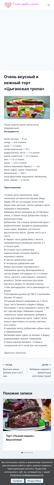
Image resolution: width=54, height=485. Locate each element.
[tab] (22, 452)
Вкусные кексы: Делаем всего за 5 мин (13, 370)
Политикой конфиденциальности (26, 475)
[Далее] (47, 425)
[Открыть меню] (48, 5)
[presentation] (27, 415)
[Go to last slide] (7, 425)
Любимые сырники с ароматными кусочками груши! (40, 370)
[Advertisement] (27, 38)
